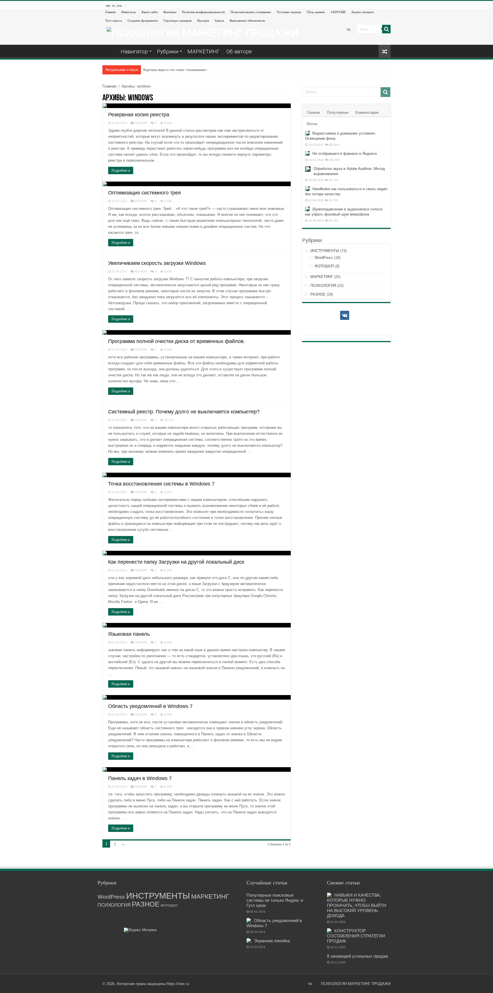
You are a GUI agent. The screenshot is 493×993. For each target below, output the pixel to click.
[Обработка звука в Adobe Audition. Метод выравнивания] (308, 169)
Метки (312, 124)
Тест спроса (113, 20)
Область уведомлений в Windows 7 (150, 706)
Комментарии (367, 112)
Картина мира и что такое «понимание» (175, 70)
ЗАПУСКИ (338, 12)
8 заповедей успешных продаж (357, 956)
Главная (110, 12)
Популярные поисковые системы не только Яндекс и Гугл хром (274, 900)
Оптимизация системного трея (144, 193)
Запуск (219, 20)
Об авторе (239, 51)
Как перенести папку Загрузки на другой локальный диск (176, 562)
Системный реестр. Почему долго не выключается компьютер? (184, 412)
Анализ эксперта (362, 12)
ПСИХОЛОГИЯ (323, 285)
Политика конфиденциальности (203, 12)
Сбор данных (316, 12)
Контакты (169, 12)
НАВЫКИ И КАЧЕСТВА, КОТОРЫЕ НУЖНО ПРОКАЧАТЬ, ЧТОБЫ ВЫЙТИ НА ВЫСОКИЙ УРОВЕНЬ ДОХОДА (356, 905)
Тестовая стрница (289, 12)
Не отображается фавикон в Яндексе (344, 153)
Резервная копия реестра (138, 114)
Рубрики (167, 51)
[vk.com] (348, 29)
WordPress (324, 257)
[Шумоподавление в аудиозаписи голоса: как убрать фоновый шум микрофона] (307, 209)
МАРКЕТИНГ (203, 51)
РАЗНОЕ (140, 123)
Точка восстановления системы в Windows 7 (161, 484)
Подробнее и (121, 170)
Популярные (337, 112)
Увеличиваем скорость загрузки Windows (157, 263)
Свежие (313, 112)
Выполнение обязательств (247, 20)
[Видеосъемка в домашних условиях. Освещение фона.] (307, 133)
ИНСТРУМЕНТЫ (324, 251)
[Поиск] (386, 29)
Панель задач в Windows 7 (140, 778)
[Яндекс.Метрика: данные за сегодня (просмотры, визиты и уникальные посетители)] (140, 930)
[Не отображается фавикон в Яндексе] (307, 153)
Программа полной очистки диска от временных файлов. (176, 341)
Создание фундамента (143, 20)
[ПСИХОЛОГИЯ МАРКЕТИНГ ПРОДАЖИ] (202, 32)
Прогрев (203, 20)
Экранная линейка (272, 940)
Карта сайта (150, 12)
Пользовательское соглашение (251, 12)
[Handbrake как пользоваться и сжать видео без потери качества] (307, 188)
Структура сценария (177, 20)
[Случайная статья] (385, 51)
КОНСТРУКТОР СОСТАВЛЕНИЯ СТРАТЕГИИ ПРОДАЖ (356, 935)
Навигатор (128, 12)
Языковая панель (129, 634)
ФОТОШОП (324, 266)
